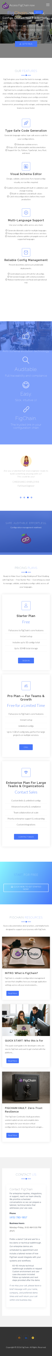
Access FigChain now (22, 5)
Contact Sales (26, 837)
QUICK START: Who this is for (24, 1040)
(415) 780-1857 (18, 1217)
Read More (12, 993)
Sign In (38, 12)
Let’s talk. (27, 44)
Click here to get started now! (27, 887)
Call (26, 747)
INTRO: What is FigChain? (21, 973)
